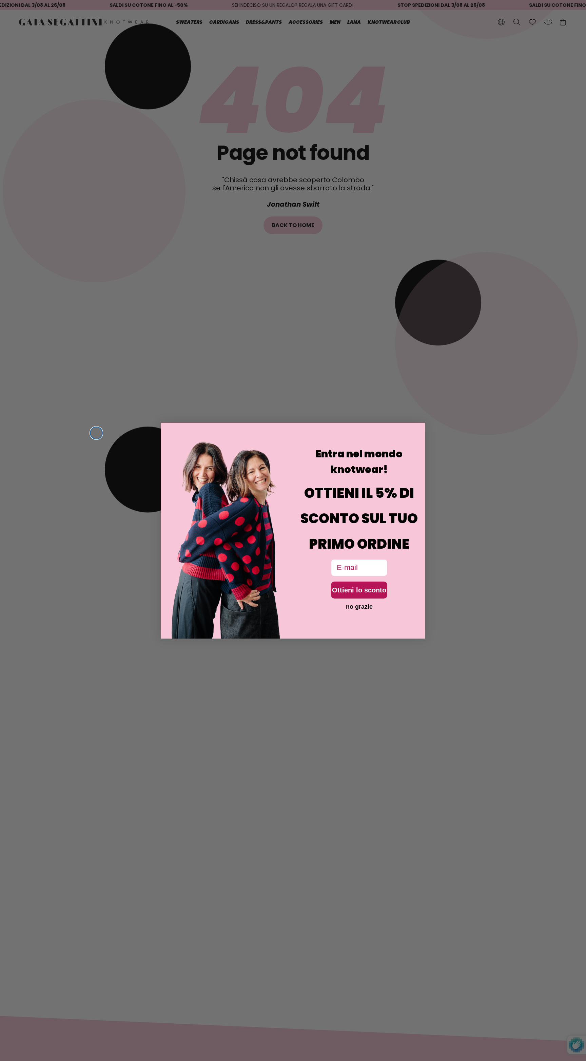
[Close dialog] (96, 433)
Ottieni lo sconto (359, 590)
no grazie (359, 606)
